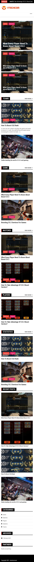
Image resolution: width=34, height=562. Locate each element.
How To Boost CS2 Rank (9, 125)
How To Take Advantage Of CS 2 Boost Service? (15, 286)
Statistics (6, 120)
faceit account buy (6, 549)
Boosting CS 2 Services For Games (13, 222)
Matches (11, 24)
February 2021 (7, 538)
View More (28, 98)
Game (5, 24)
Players (13, 279)
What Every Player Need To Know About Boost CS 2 (15, 44)
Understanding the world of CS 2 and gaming (15, 160)
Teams (13, 120)
